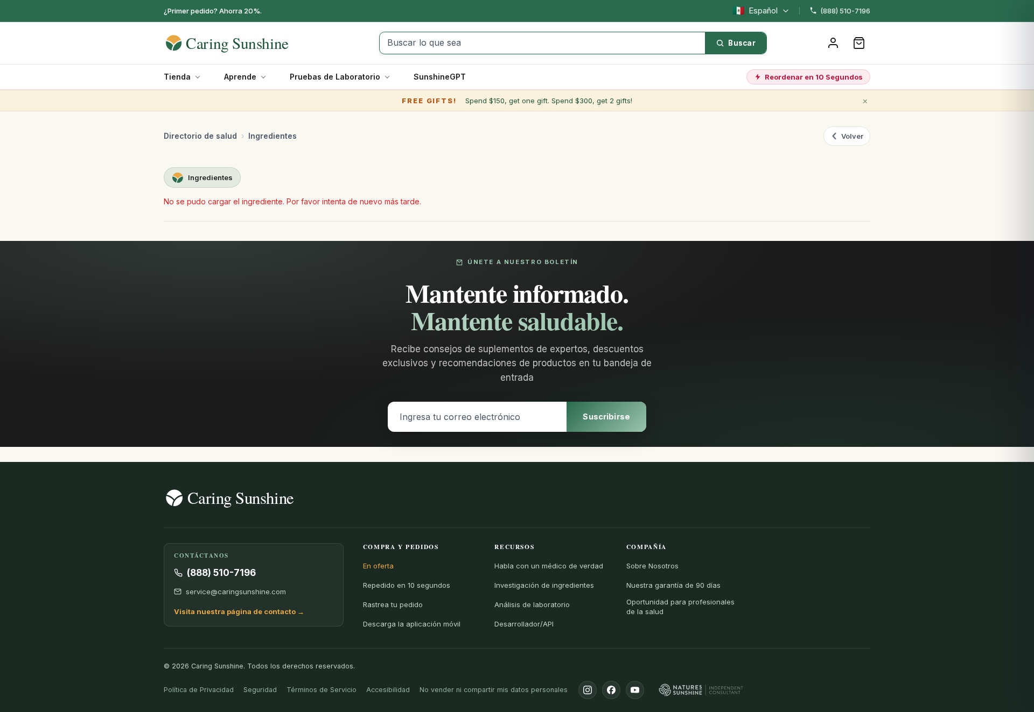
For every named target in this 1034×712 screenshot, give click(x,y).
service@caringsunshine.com (236, 591)
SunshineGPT (440, 76)
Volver (852, 136)
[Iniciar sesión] (833, 43)
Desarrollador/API (524, 624)
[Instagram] (587, 690)
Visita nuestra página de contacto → (239, 611)
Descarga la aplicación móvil (411, 624)
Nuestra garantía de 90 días (673, 585)
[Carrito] (859, 43)
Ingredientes (272, 135)
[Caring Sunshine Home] (246, 43)
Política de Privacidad (199, 690)
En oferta (378, 565)
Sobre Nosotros (652, 565)
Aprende (240, 76)
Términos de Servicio (322, 690)
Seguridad (260, 690)
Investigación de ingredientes (544, 585)
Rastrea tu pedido (393, 604)
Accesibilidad (388, 690)
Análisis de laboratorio (532, 604)
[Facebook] (611, 690)
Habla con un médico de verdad (548, 565)
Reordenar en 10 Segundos (814, 77)
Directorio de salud (200, 135)
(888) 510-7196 (845, 10)
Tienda (177, 76)
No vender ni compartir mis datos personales (494, 690)
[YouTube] (635, 690)
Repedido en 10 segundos (406, 585)
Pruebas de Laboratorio (335, 76)
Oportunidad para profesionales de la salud (680, 606)
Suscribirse (606, 416)
